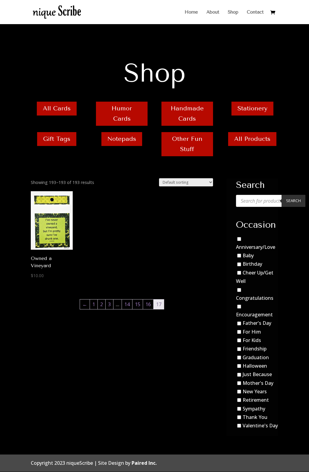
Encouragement (254, 314)
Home (191, 12)
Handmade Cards (187, 113)
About (212, 12)
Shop (233, 12)
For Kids (252, 340)
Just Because (257, 374)
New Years (255, 391)
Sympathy (254, 408)
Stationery (252, 108)
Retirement (256, 400)
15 (137, 304)
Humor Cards (122, 113)
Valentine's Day (260, 425)
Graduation (256, 357)
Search (293, 200)
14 (127, 304)
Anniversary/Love (255, 247)
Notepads (121, 138)
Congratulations (254, 298)
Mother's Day (258, 383)
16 (148, 304)
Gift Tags (56, 138)
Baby (248, 255)
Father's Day (257, 323)
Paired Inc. (144, 463)
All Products (252, 138)
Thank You (255, 417)
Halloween (255, 366)
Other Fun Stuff (187, 144)
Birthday (252, 264)
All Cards (57, 108)
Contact (255, 12)
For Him (252, 331)
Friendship (254, 348)
